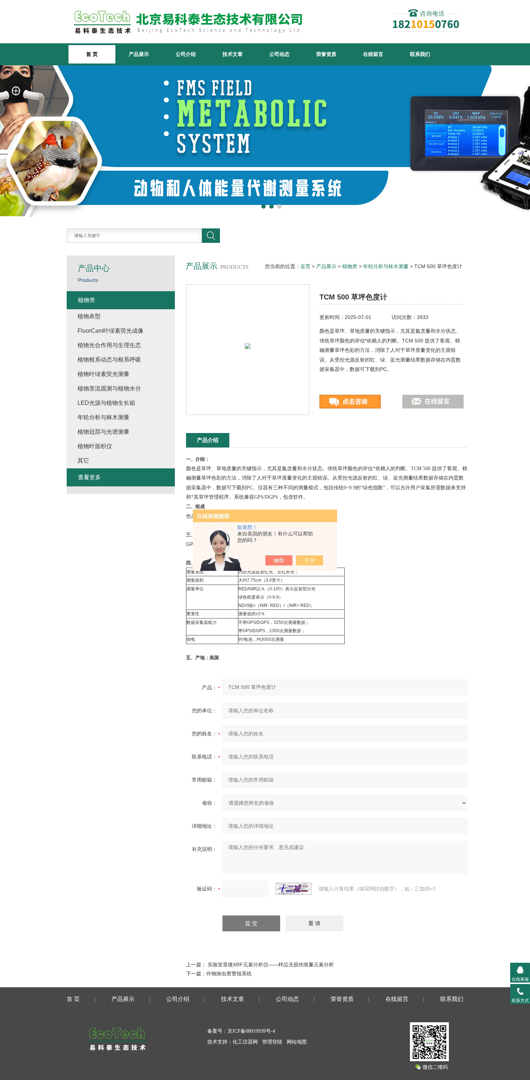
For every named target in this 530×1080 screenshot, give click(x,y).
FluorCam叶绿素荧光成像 (110, 331)
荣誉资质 (326, 54)
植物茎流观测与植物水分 (109, 388)
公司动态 (279, 54)
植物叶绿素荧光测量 (103, 374)
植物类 (349, 266)
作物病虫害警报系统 (229, 973)
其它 (83, 461)
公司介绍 (186, 54)
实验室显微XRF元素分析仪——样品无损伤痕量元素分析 (271, 964)
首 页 (73, 999)
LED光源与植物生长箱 (106, 403)
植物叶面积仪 (95, 446)
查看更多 (89, 477)
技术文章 (232, 54)
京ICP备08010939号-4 (251, 1031)
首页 (305, 266)
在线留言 (373, 54)
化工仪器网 (245, 1042)
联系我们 (420, 54)
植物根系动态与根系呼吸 (109, 360)
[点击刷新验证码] (293, 889)
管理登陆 (272, 1042)
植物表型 (89, 316)
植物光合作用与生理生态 (109, 345)
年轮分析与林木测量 (385, 266)
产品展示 (139, 54)
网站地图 (297, 1042)
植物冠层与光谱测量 (103, 432)
